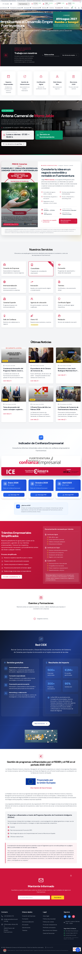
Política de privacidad (49, 919)
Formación (25, 919)
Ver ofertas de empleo (68, 55)
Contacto (66, 7)
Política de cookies (48, 922)
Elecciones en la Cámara (47, 0)
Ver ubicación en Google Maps (13, 144)
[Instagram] (73, 916)
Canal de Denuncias (48, 933)
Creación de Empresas (28, 916)
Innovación (25, 925)
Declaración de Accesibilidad (34, 0)
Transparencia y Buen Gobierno (8, 0)
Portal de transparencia (50, 925)
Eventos (52, 7)
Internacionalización (28, 922)
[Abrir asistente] (78, 950)
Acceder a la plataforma (10, 577)
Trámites (24, 930)
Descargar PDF (15, 495)
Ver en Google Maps (66, 26)
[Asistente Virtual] (71, 7)
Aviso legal (46, 916)
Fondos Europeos (21, 0)
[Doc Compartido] (11, 4)
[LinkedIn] (69, 916)
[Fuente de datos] (80, 2)
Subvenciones (26, 927)
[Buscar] (75, 7)
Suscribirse (57, 897)
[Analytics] (79, 7)
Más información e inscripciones (66, 221)
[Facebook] (65, 916)
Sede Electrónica (77, 0)
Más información (40, 723)
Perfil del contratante (49, 927)
